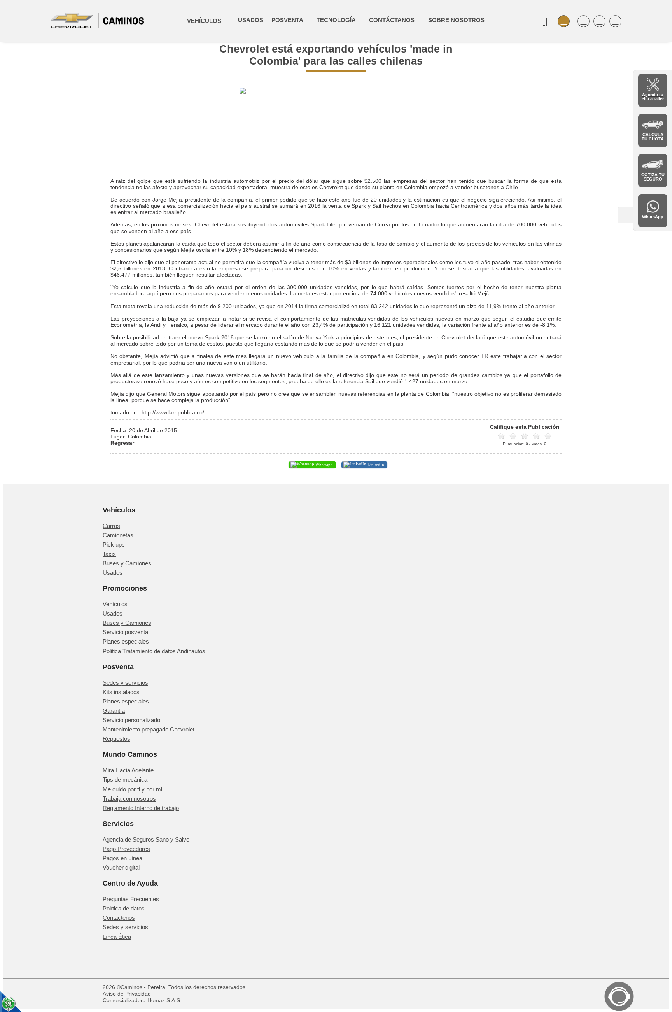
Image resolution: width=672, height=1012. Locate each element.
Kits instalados (121, 692)
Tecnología (337, 20)
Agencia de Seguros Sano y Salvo (146, 839)
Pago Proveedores (126, 848)
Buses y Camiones (127, 563)
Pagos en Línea (122, 858)
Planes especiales (126, 641)
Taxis (109, 554)
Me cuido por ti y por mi (132, 789)
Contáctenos (119, 917)
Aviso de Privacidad (127, 994)
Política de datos (124, 908)
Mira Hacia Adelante (128, 770)
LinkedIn (375, 464)
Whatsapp (323, 464)
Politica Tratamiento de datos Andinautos (154, 651)
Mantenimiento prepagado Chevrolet (148, 729)
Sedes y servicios (125, 682)
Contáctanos (392, 20)
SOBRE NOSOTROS (457, 20)
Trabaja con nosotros (129, 798)
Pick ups (114, 544)
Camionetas (118, 535)
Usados (250, 20)
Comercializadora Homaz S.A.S (141, 1000)
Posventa (287, 20)
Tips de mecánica (125, 779)
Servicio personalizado (131, 720)
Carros (111, 526)
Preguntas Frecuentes (131, 899)
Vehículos (115, 604)
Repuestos (116, 738)
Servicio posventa (125, 632)
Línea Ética (117, 936)
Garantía (114, 710)
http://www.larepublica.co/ (172, 412)
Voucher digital (121, 867)
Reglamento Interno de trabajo (141, 808)
